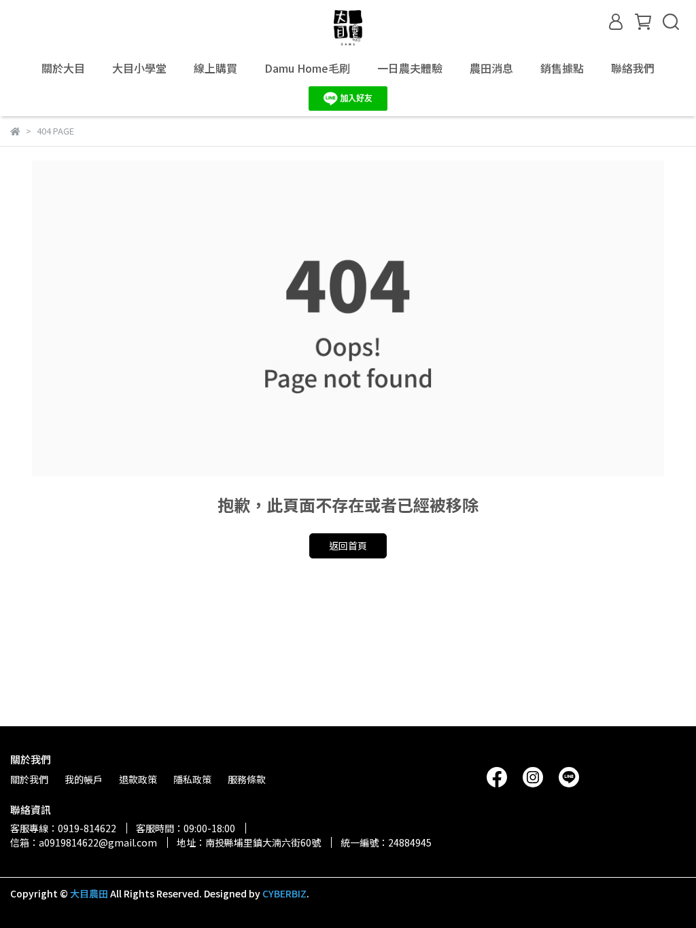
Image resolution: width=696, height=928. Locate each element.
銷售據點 (562, 67)
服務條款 (247, 779)
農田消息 (491, 67)
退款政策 (138, 779)
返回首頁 (348, 545)
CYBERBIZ (284, 893)
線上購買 (215, 67)
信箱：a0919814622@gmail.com (83, 842)
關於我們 (29, 779)
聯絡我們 (633, 67)
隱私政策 (192, 779)
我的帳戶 (84, 779)
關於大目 (63, 67)
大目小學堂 (139, 67)
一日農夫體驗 (409, 67)
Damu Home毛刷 (307, 67)
